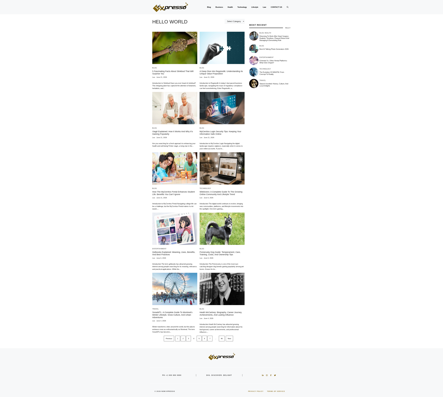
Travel (155, 309)
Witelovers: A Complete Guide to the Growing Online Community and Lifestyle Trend (221, 193)
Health (230, 7)
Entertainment (159, 248)
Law (264, 7)
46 (222, 338)
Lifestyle (254, 7)
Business (219, 7)
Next (229, 338)
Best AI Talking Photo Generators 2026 (274, 49)
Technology (242, 7)
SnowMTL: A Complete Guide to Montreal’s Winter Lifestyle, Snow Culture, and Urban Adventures (172, 314)
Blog (209, 7)
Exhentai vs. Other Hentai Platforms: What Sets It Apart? (273, 62)
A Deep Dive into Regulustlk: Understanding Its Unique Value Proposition (221, 72)
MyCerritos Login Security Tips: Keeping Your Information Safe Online (220, 132)
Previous (169, 338)
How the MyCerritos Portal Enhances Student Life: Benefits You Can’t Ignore (173, 193)
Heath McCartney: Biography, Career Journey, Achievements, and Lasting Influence (221, 313)
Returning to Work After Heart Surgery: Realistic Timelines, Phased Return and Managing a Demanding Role (274, 38)
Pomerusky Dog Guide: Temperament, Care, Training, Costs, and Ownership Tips (220, 253)
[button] (287, 7)
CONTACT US (276, 7)
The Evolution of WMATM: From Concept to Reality (271, 73)
